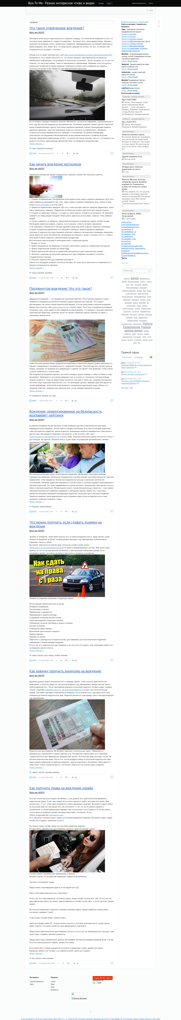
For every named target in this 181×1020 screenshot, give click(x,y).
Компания (135, 299)
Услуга (123, 340)
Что (139, 342)
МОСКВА (142, 302)
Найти (151, 10)
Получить (133, 314)
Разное (146, 327)
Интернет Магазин (85, 1019)
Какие (149, 290)
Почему (129, 317)
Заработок (129, 34)
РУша (136, 1019)
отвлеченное (41, 148)
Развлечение (131, 327)
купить (143, 299)
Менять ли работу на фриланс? (133, 374)
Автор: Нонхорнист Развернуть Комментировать (134, 124)
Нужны (144, 305)
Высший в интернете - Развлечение (134, 22)
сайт (134, 333)
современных (127, 337)
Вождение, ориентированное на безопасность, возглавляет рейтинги (66, 413)
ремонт (146, 331)
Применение (132, 320)
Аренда (127, 278)
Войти (151, 3)
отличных (135, 311)
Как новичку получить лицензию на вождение (65, 671)
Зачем (145, 284)
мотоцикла (48, 272)
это (50, 395)
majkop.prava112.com (60, 307)
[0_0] (122, 1019)
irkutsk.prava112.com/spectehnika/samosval (46, 547)
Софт (23, 1019)
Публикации (138, 357)
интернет (143, 287)
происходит (137, 324)
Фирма (145, 340)
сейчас (146, 334)
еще (109, 3)
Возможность (145, 278)
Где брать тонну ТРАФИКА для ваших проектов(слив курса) (135, 382)
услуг (149, 337)
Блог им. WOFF (37, 32)
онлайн (137, 308)
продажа (143, 320)
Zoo (154, 1019)
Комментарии (126, 357)
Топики (101, 3)
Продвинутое (36, 395)
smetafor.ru (30, 1019)
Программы (115, 1019)
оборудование (128, 308)
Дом (131, 284)
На (148, 302)
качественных (140, 296)
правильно (143, 317)
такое (144, 337)
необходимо (131, 305)
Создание (137, 337)
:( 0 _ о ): (65, 1019)
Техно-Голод (47, 1019)
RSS (131, 388)
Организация (146, 308)
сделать (140, 334)
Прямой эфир (130, 352)
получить (40, 655)
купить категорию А (43, 204)
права (44, 958)
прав (135, 317)
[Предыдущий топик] (159, 21)
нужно (139, 305)
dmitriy (123, 363)
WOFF (34, 153)
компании (126, 299)
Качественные (127, 296)
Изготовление (132, 287)
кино (55, 1019)
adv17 (123, 372)
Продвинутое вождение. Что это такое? (60, 288)
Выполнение (133, 281)
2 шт (132, 169)
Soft (59, 1019)
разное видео (133, 330)
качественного (131, 293)
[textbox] (137, 271)
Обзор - (130, 61)
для (127, 284)
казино (139, 290)
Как (144, 290)
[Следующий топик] (159, 26)
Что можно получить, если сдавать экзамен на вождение (65, 524)
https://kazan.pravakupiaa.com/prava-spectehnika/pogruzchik (87, 55)
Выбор (124, 281)
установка (138, 340)
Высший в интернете (102, 1019)
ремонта (127, 334)
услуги (130, 339)
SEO (158, 1019)
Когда (149, 296)
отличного (127, 311)
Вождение (35, 506)
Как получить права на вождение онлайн (61, 788)
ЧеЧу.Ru (39, 1019)
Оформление (145, 311)
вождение (49, 148)
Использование (129, 290)
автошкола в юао (56, 815)
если (46, 655)
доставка (137, 284)
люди (149, 299)
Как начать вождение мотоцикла (55, 164)
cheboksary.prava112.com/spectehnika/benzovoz (64, 689)
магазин (128, 302)
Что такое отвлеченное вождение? (56, 28)
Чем (134, 342)
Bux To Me (73, 1019)
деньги (149, 281)
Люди (52, 987)
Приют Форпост (146, 1019)
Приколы (129, 1019)
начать (34, 272)
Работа (147, 323)
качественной (143, 293)
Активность (54, 989)
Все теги (125, 263)
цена (150, 340)
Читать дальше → (36, 143)
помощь (141, 314)
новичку (35, 772)
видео (135, 278)
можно (135, 302)
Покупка (125, 314)
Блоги (53, 984)
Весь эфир (125, 388)
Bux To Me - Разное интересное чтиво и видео (61, 3)
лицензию (48, 772)
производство (126, 324)
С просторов (131, 216)
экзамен (57, 655)
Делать (143, 281)
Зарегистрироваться (139, 3)
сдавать (51, 655)
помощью (148, 314)
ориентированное (45, 506)
